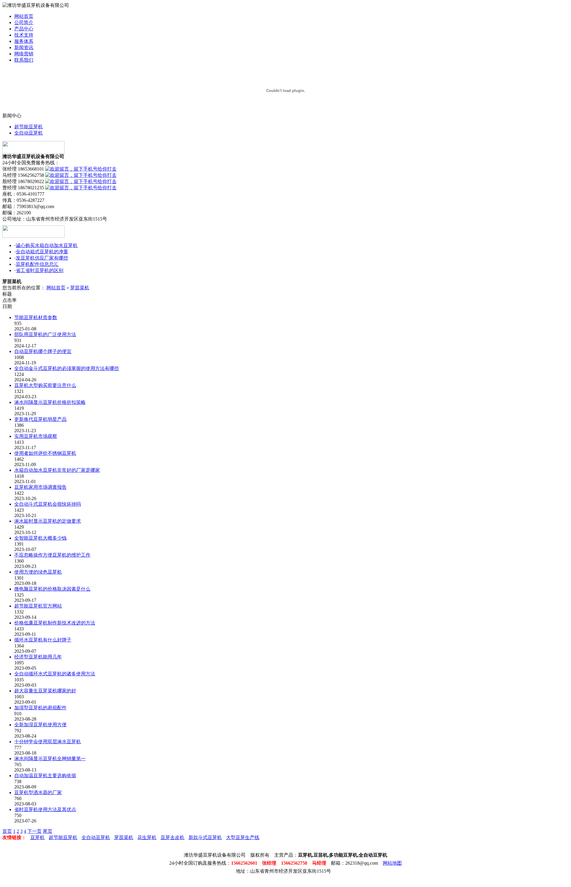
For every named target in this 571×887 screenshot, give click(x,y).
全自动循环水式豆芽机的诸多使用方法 (54, 673)
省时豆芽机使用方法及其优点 (45, 809)
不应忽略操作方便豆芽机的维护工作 (52, 555)
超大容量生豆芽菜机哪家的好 (45, 690)
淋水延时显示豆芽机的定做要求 (47, 521)
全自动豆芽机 (28, 132)
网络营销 (23, 53)
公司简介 (23, 22)
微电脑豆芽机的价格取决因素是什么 (52, 588)
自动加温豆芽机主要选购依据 (45, 775)
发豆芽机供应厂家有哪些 (42, 257)
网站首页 (23, 16)
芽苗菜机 (79, 287)
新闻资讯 (23, 47)
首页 (7, 831)
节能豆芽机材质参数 (35, 317)
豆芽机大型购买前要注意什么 (45, 385)
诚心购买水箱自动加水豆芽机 (47, 245)
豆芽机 (37, 837)
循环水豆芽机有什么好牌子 (42, 639)
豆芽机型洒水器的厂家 (38, 792)
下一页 (34, 831)
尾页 (47, 831)
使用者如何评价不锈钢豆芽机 (45, 453)
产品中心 (23, 28)
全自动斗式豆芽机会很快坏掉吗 (47, 504)
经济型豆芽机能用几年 (38, 656)
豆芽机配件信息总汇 (37, 264)
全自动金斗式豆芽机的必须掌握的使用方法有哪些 (66, 368)
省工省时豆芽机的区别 (39, 270)
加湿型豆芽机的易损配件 (40, 707)
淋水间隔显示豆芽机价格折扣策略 (50, 402)
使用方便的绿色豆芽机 (38, 571)
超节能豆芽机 (28, 126)
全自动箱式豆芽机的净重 (42, 251)
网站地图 (392, 863)
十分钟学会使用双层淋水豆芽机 (47, 741)
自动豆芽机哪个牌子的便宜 (42, 351)
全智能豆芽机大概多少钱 (40, 538)
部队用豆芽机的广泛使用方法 (45, 334)
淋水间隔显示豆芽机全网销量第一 (50, 758)
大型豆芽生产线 (242, 837)
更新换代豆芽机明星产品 (40, 419)
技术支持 (23, 35)
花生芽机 (146, 837)
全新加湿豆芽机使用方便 (40, 724)
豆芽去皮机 (172, 837)
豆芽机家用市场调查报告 (40, 487)
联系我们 (23, 60)
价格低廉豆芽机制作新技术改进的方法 (54, 622)
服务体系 (23, 41)
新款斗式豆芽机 (205, 837)
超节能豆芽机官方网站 (38, 605)
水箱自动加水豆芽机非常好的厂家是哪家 (57, 470)
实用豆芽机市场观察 (35, 436)
